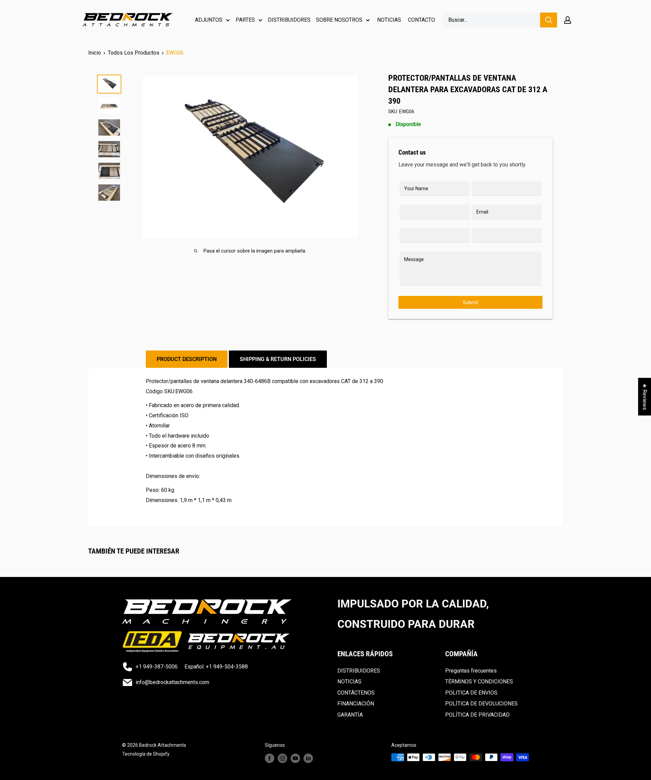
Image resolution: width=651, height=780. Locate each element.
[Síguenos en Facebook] (269, 758)
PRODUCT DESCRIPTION (187, 359)
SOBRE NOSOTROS (339, 20)
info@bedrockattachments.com (172, 682)
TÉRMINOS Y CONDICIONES (479, 681)
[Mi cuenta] (567, 20)
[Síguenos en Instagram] (282, 758)
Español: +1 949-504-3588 (216, 666)
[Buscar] (548, 20)
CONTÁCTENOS (356, 692)
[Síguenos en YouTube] (295, 758)
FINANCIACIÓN (355, 703)
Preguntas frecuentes (471, 670)
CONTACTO (421, 20)
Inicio (94, 52)
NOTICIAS (389, 20)
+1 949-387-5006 (157, 666)
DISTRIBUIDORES (289, 20)
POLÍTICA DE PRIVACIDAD (477, 715)
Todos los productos (133, 52)
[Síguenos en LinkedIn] (308, 758)
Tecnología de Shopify (146, 754)
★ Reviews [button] (645, 396)
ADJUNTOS (208, 20)
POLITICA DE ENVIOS (471, 692)
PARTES (245, 20)
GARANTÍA (350, 715)
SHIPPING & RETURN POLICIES (278, 359)
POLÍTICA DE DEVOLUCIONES (481, 703)
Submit (470, 302)
